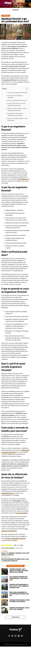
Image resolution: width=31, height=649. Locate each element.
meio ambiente (22, 179)
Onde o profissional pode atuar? (17, 100)
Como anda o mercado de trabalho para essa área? (15, 114)
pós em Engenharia (22, 513)
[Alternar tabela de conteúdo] (26, 89)
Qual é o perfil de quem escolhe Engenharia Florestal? (17, 109)
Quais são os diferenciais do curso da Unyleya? (17, 119)
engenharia (19, 548)
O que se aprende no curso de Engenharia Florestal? (16, 104)
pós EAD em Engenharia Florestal (15, 538)
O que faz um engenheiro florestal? (15, 96)
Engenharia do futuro (7, 493)
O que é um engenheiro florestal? (17, 92)
